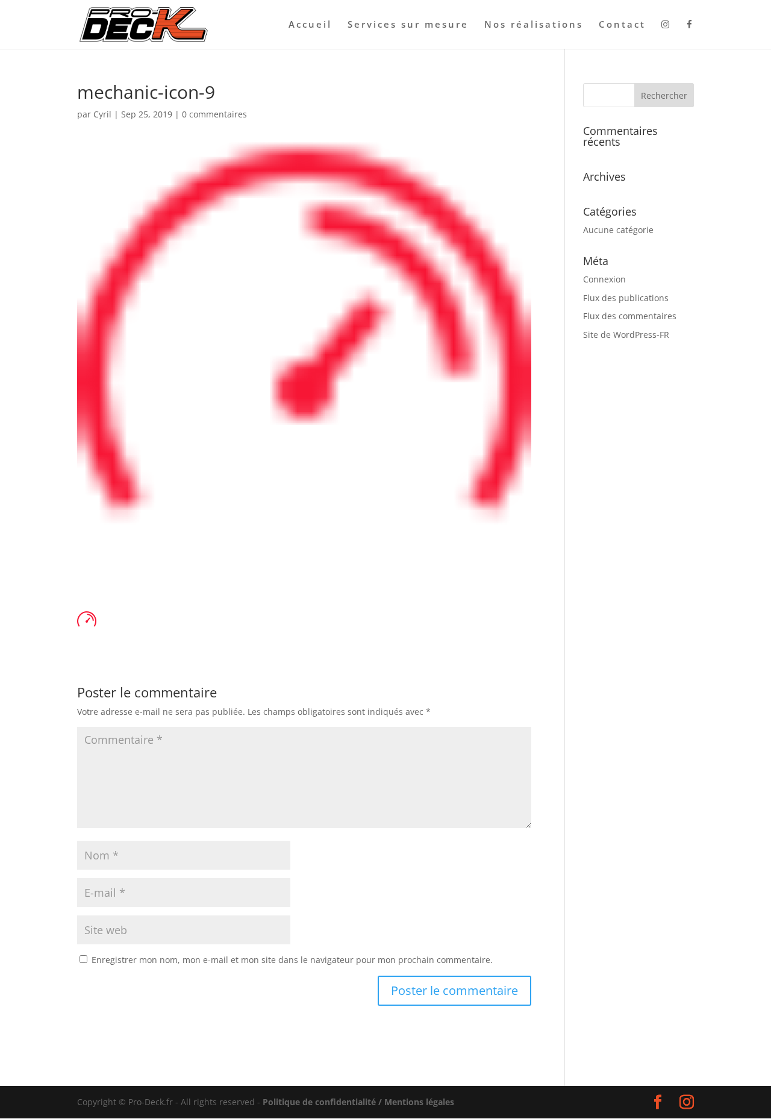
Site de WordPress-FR (626, 334)
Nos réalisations (533, 25)
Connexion (604, 279)
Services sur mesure (408, 25)
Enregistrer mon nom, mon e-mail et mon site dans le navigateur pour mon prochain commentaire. (292, 959)
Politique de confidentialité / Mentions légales (358, 1102)
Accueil (310, 25)
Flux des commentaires (629, 316)
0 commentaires (214, 114)
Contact (622, 25)
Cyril (102, 114)
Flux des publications (626, 298)
